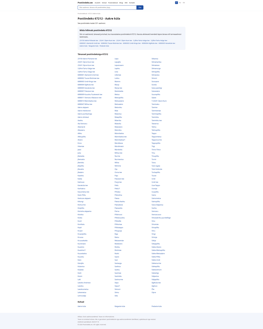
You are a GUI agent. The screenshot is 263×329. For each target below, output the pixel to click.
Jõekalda (81, 156)
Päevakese (119, 205)
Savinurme (119, 279)
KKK (126, 3)
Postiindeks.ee (85, 2)
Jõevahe (81, 169)
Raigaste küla (93, 46)
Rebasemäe (119, 240)
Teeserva (155, 123)
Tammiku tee (157, 120)
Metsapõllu (119, 97)
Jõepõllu (81, 166)
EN (184, 3)
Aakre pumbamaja (85, 114)
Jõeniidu (81, 162)
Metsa (117, 94)
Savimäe (118, 273)
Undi (153, 179)
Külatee (81, 270)
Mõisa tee (118, 153)
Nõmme (118, 166)
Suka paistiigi (157, 88)
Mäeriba (118, 120)
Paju (116, 175)
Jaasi (79, 149)
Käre (79, 260)
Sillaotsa (155, 59)
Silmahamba (156, 62)
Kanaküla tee (83, 185)
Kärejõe (81, 263)
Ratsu (117, 237)
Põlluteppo (119, 227)
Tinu (153, 153)
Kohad (104, 3)
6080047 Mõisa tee (85, 104)
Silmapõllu (156, 72)
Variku (154, 208)
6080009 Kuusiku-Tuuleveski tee (90, 94)
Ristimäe (118, 250)
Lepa (116, 59)
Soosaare (155, 81)
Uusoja (154, 188)
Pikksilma (118, 195)
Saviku (117, 270)
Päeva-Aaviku (120, 201)
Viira (153, 221)
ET (176, 3)
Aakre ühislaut (83, 117)
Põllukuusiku (120, 218)
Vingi (154, 234)
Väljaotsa (155, 276)
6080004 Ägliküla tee (149, 43)
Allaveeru (81, 130)
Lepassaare (119, 65)
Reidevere (118, 244)
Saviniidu (118, 276)
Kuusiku (81, 257)
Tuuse (154, 175)
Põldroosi (118, 214)
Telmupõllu (156, 130)
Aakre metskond (84, 111)
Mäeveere (118, 127)
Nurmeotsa (119, 159)
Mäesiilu (118, 123)
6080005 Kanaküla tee (167, 43)
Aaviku (80, 120)
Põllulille (118, 221)
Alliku (80, 133)
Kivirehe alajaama (84, 211)
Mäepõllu (118, 117)
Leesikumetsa (83, 289)
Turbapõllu (156, 172)
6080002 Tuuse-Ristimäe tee (111, 43)
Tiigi (153, 146)
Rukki (117, 253)
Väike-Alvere (156, 247)
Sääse (154, 97)
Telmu (154, 127)
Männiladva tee (121, 137)
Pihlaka (117, 192)
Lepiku (117, 68)
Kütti (79, 273)
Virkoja (154, 237)
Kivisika (80, 214)
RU (180, 3)
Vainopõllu (156, 201)
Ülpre (154, 292)
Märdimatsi (119, 146)
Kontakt (132, 3)
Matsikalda (119, 91)
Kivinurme (82, 205)
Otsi (139, 7)
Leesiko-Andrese (84, 283)
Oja (116, 169)
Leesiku (81, 286)
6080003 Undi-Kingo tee (132, 43)
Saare (117, 257)
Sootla (154, 85)
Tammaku (155, 104)
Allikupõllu (82, 137)
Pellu (116, 185)
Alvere (80, 140)
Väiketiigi (155, 273)
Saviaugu (118, 263)
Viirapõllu (155, 227)
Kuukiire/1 (82, 250)
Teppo (154, 133)
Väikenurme (156, 263)
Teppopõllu (156, 143)
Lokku (117, 78)
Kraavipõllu (82, 234)
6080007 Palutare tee (86, 91)
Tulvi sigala (156, 166)
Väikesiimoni (156, 270)
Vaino (154, 195)
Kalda (80, 179)
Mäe (116, 111)
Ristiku (117, 247)
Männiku (118, 130)
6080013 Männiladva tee (87, 101)
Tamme (154, 107)
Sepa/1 (117, 286)
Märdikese (119, 143)
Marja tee (118, 88)
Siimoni (117, 289)
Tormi (154, 159)
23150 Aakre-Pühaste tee (89, 40)
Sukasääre (156, 91)
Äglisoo (154, 286)
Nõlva (117, 162)
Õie (153, 289)
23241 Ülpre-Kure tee (107, 40)
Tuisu (154, 162)
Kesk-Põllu (82, 195)
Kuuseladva (82, 253)
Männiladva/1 (120, 140)
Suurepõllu (156, 94)
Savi (116, 260)
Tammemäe (156, 111)
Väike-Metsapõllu (158, 250)
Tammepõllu (156, 114)
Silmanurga (156, 68)
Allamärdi (81, 127)
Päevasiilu (118, 208)
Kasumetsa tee (83, 192)
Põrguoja (118, 231)
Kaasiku (81, 175)
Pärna (117, 211)
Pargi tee (118, 182)
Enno (80, 143)
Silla (116, 296)
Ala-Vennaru (82, 123)
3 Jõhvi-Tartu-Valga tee (141, 40)
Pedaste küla (104, 46)
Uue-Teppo (156, 185)
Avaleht (97, 3)
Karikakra (81, 188)
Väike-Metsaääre (158, 253)
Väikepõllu (156, 266)
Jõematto (81, 159)
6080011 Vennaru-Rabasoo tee (89, 97)
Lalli (79, 279)
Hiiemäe (81, 146)
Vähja (154, 240)
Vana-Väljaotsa (157, 205)
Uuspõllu (155, 192)
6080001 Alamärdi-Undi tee (90, 43)
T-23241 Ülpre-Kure (159, 101)
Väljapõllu (155, 279)
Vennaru (155, 211)
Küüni (80, 276)
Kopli (80, 227)
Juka (79, 153)
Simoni (154, 78)
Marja (117, 85)
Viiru (153, 231)
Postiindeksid (113, 3)
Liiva (116, 72)
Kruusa (80, 237)
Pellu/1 (117, 188)
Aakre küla (83, 46)
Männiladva (119, 133)
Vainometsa (156, 198)
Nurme (117, 156)
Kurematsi (82, 244)
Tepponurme (157, 140)
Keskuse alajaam (84, 198)
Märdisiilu (118, 149)
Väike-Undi (156, 260)
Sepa (116, 283)
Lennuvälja (82, 296)
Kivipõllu (81, 208)
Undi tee (155, 182)
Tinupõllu (155, 156)
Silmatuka (155, 75)
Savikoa (118, 266)
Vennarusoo (156, 214)
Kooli (80, 221)
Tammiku (155, 117)
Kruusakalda (82, 240)
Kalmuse (81, 182)
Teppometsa (156, 137)
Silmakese (155, 65)
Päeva (117, 198)
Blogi (121, 3)
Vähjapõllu (156, 244)
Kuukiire (81, 247)
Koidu (80, 218)
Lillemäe (118, 75)
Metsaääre (119, 104)
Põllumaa (118, 224)
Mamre (117, 81)
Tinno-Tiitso (156, 149)
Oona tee (118, 172)
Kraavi (80, 231)
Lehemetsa (82, 292)
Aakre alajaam (83, 107)
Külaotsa (81, 266)
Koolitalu (81, 224)
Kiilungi (80, 201)
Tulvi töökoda (157, 169)
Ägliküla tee (156, 283)
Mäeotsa (118, 114)
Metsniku (118, 107)
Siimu (117, 292)
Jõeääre (81, 172)
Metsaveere (119, 101)
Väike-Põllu (156, 257)
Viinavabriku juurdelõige (161, 218)
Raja (116, 234)
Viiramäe (155, 224)
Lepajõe (118, 62)
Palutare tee (119, 179)
